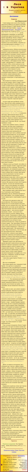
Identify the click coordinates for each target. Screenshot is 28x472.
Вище (16, 450)
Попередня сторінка (9, 450)
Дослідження (14, 16)
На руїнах (17, 29)
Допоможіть (21, 455)
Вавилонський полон (7, 29)
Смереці (11, 470)
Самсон (19, 28)
